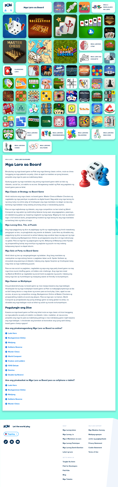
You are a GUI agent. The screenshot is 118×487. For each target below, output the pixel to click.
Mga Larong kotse (69, 430)
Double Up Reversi (16, 375)
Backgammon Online (17, 338)
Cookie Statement (95, 447)
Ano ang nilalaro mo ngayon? (11, 10)
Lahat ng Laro (68, 452)
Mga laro (9, 159)
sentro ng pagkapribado (97, 439)
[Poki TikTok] (6, 442)
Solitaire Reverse (15, 347)
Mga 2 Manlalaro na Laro (72, 439)
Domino (11, 370)
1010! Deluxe (13, 366)
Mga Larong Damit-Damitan (73, 447)
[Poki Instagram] (12, 442)
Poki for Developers (70, 466)
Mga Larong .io (68, 434)
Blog (64, 475)
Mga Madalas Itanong (96, 430)
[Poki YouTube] (18, 442)
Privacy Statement (95, 443)
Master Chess (14, 352)
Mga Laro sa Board (22, 159)
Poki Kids (66, 470)
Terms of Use (93, 452)
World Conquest (14, 356)
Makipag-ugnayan (95, 434)
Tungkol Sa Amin (69, 462)
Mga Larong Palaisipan (71, 443)
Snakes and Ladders (16, 361)
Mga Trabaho (67, 479)
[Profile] (5, 10)
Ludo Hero (12, 333)
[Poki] (8, 5)
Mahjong (11, 342)
